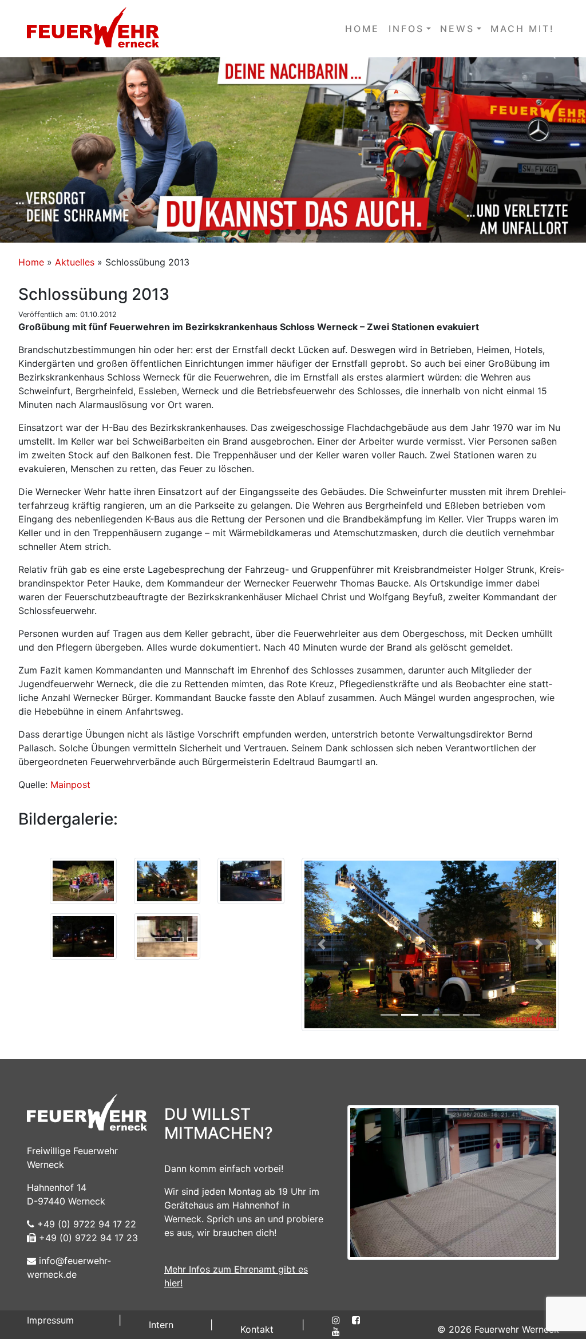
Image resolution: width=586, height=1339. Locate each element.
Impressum (50, 1320)
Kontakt (257, 1329)
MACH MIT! (522, 28)
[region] (293, 150)
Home (31, 262)
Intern (161, 1324)
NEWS (457, 28)
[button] (293, 150)
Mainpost (70, 784)
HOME (362, 28)
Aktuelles (74, 262)
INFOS (406, 28)
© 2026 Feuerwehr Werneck (498, 1329)
